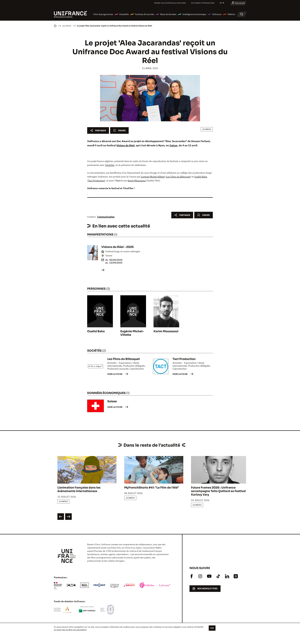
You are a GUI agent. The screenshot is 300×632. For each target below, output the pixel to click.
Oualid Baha (200, 176)
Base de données (168, 14)
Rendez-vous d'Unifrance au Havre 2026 (170, 3)
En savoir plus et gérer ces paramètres (70, 629)
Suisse (173, 145)
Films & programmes (103, 14)
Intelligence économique (194, 14)
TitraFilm (109, 165)
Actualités (124, 14)
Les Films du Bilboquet (178, 176)
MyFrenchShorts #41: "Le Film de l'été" (151, 487)
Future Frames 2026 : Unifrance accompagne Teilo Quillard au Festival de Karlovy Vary (220, 491)
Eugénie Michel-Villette (153, 176)
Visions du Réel (125, 145)
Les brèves (206, 129)
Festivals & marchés (144, 14)
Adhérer (231, 14)
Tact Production (96, 180)
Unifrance (216, 14)
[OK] (212, 628)
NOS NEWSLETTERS (207, 588)
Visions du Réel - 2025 (117, 247)
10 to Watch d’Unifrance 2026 (202, 3)
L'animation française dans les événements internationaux (78, 489)
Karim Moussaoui (137, 180)
